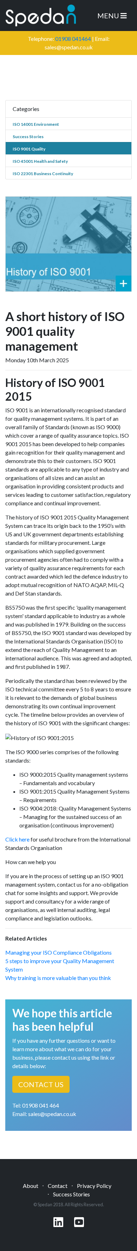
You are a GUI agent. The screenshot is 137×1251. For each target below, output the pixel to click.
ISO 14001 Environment (36, 124)
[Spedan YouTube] (79, 1224)
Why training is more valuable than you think (58, 977)
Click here (17, 839)
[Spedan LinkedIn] (58, 1224)
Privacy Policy (94, 1185)
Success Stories (28, 136)
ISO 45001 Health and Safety (40, 161)
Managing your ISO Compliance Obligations (58, 952)
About (30, 1185)
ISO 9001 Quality (29, 149)
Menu (108, 15)
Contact (57, 1185)
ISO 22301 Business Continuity (43, 173)
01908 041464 (73, 38)
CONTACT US (41, 1084)
